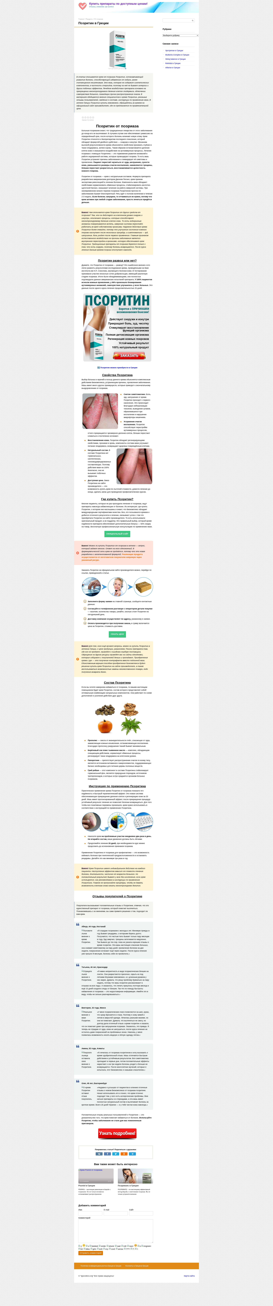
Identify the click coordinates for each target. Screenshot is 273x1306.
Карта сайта (189, 1276)
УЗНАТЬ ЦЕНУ (117, 634)
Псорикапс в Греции (128, 1185)
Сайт (131, 1210)
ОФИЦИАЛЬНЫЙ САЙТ (117, 534)
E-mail (106, 1210)
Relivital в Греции (172, 63)
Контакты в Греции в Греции (136, 1266)
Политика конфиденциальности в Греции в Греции (101, 1266)
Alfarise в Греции (172, 68)
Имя (80, 1210)
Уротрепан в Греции (174, 51)
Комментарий (84, 1218)
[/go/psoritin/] (117, 327)
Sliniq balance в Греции (175, 59)
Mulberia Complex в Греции (177, 55)
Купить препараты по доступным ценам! (118, 3)
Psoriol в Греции (86, 1185)
